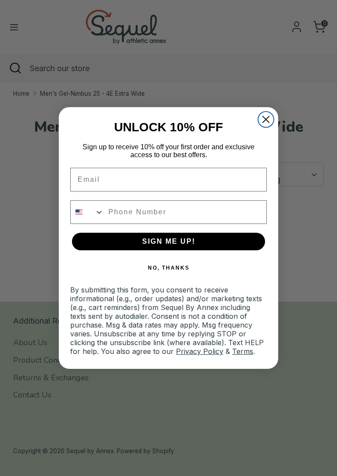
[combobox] (87, 212)
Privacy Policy (199, 351)
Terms (242, 351)
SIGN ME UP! (168, 241)
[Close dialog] (266, 119)
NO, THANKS (169, 268)
